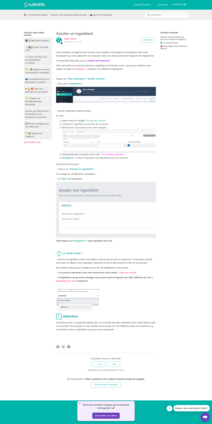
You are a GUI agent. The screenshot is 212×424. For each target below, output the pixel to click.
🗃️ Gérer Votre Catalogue (101, 15)
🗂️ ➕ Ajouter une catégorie (33, 135)
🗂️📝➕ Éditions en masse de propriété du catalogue (37, 71)
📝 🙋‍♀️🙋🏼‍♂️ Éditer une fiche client (36, 49)
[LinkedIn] (69, 347)
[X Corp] (63, 347)
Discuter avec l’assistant (106, 384)
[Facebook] (58, 347)
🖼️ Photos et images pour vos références (37, 125)
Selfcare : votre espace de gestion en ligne (69, 15)
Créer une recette (127, 272)
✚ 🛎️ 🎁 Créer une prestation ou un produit (36, 90)
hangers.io (81, 69)
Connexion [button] (162, 4)
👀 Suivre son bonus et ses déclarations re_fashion (36, 59)
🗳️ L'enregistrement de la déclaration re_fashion (37, 81)
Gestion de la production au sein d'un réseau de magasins (173, 38)
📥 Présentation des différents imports (173, 47)
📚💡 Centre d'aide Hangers (36, 15)
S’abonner (148, 39)
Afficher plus (32, 142)
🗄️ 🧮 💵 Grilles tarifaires (37, 40)
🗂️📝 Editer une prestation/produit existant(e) (33, 101)
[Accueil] (34, 4)
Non (115, 364)
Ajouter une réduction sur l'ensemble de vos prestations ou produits (37, 114)
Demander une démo (106, 415)
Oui (99, 364)
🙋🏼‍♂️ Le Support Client (169, 42)
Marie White (70, 38)
